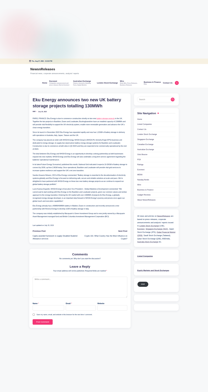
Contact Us (141, 129)
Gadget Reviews (144, 195)
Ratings (140, 165)
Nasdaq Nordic (143, 180)
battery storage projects (106, 118)
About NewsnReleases (146, 200)
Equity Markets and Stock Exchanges (153, 270)
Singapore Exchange (145, 139)
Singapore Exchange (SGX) (157, 229)
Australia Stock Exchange (147, 242)
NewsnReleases (42, 69)
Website (100, 303)
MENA (139, 175)
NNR (143, 284)
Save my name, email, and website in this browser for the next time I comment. (64, 314)
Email (69, 303)
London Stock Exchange (147, 134)
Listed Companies (144, 124)
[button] (173, 99)
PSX (139, 159)
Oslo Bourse (142, 154)
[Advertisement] (13, 13)
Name (36, 303)
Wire (139, 185)
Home (139, 119)
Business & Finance (145, 190)
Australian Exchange (145, 149)
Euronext (141, 170)
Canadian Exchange (145, 144)
